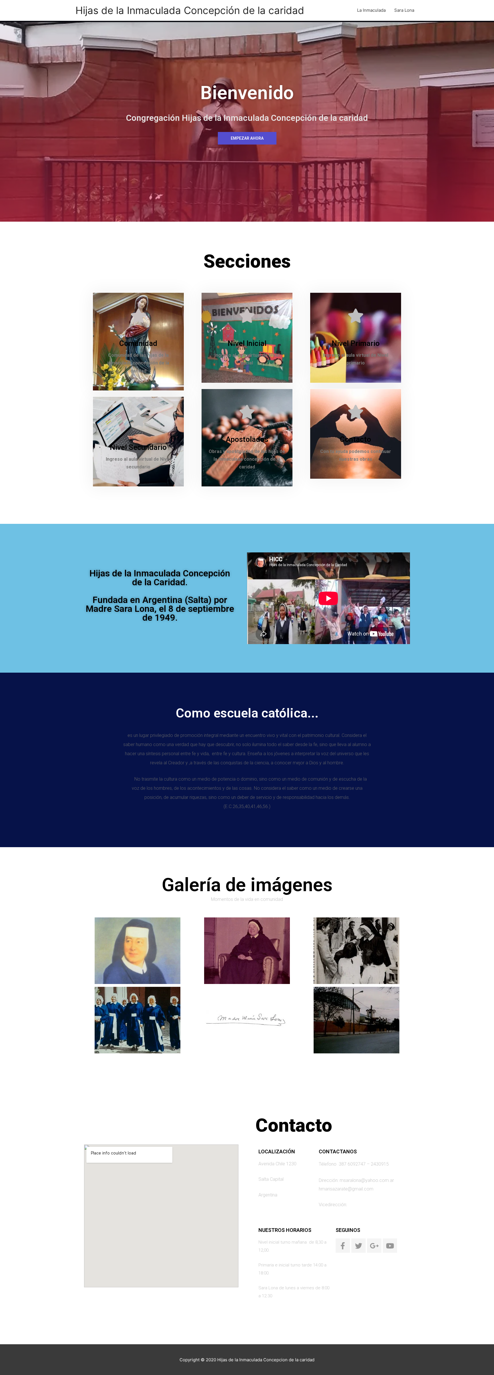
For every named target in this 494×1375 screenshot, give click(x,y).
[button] (247, 138)
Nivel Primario (356, 343)
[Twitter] (358, 1245)
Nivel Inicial (247, 343)
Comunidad (138, 343)
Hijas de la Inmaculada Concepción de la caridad (189, 10)
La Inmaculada (371, 10)
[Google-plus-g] (374, 1245)
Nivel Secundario (138, 447)
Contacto (355, 439)
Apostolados (247, 439)
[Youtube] (390, 1245)
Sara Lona (404, 10)
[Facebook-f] (343, 1245)
